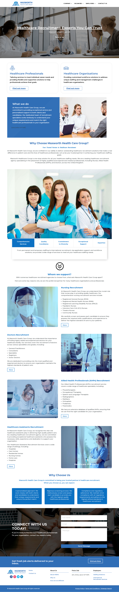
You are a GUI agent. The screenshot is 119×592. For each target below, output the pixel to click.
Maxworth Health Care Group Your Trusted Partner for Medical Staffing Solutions (59, 28)
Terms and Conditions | (93, 588)
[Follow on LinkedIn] (21, 576)
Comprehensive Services (23, 243)
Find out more (19, 88)
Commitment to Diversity (63, 243)
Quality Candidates (43, 243)
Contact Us (102, 3)
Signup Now (95, 561)
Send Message (84, 546)
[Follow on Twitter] (18, 576)
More (65, 325)
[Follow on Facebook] (11, 576)
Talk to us (59, 39)
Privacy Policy (79, 588)
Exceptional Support (83, 243)
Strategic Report (106, 588)
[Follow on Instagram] (14, 576)
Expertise (101, 243)
